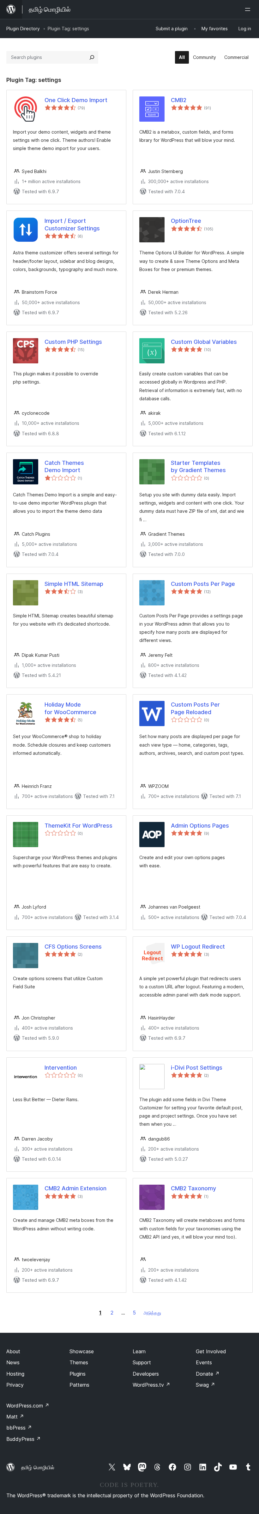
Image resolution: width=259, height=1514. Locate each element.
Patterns (79, 1385)
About (13, 1351)
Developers (146, 1374)
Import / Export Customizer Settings (72, 224)
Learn (139, 1351)
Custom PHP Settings (73, 341)
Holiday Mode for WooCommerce (70, 708)
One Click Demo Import (76, 100)
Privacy (15, 1385)
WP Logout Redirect (198, 946)
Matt (15, 1416)
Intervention (61, 1067)
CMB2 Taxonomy (193, 1188)
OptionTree (186, 220)
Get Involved (211, 1351)
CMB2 (178, 100)
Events (204, 1362)
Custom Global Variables (204, 341)
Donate (208, 1374)
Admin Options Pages (200, 825)
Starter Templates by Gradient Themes (198, 466)
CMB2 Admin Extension (75, 1188)
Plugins (77, 1374)
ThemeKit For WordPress (78, 825)
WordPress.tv (151, 1385)
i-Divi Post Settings (196, 1067)
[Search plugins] (92, 57)
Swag (205, 1385)
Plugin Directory (23, 28)
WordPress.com (27, 1405)
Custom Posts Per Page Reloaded (195, 708)
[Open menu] (249, 9)
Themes (78, 1362)
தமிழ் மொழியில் (37, 1467)
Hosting (15, 1374)
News (13, 1362)
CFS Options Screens (73, 946)
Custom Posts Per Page (203, 584)
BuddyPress (23, 1439)
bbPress (19, 1427)
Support (142, 1362)
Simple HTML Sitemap (74, 584)
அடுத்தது (152, 1312)
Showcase (81, 1351)
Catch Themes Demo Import (64, 466)
